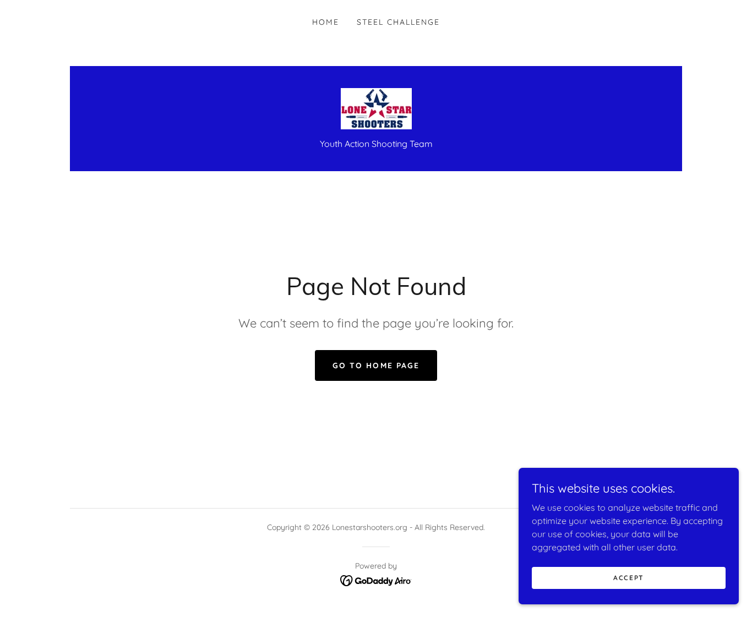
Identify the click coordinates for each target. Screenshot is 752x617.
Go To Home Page (376, 365)
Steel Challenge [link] (398, 22)
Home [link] (325, 22)
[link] (376, 107)
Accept (628, 578)
